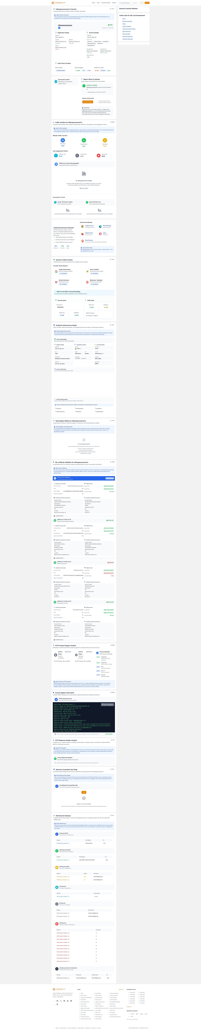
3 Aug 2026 (132, 996)
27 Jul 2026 (142, 1003)
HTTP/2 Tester (84, 1006)
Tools (98, 2)
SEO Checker (98, 993)
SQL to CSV (112, 1010)
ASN (56, 351)
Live (109, 70)
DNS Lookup (83, 1014)
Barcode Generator (85, 1016)
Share (113, 8)
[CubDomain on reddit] (57, 1004)
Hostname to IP (98, 1014)
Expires (56, 45)
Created (57, 39)
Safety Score (62, 312)
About (57, 1028)
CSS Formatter (98, 999)
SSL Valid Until (103, 49)
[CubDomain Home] (58, 2)
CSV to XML (112, 1004)
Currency (96, 351)
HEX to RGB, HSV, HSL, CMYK (101, 1008)
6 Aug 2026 (142, 992)
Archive (103, 70)
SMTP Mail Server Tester (86, 1019)
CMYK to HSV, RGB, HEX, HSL (87, 1010)
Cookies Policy (81, 1028)
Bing (84, 70)
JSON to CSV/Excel (99, 1006)
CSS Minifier (83, 999)
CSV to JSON (98, 1004)
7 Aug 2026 (132, 992)
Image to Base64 (126, 26)
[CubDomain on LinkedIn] (71, 1000)
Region (76, 351)
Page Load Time (90, 55)
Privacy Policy (63, 1028)
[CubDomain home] (59, 989)
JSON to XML (113, 1006)
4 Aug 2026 (142, 994)
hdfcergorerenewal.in (65, 25)
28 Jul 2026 (132, 1003)
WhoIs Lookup (98, 995)
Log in (142, 2)
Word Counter (84, 995)
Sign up (147, 2)
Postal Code (97, 362)
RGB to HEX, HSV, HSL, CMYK (116, 1008)
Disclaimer (87, 1028)
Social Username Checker (128, 29)
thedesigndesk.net (90, 45)
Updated (71, 39)
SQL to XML (97, 1012)
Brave (132, 1016)
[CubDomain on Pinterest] (67, 1000)
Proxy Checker (98, 1016)
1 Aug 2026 (132, 998)
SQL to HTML (98, 1010)
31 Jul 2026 (142, 998)
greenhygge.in (105, 41)
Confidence (76, 312)
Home (93, 2)
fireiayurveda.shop (97, 41)
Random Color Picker (85, 1008)
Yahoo (89, 70)
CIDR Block (57, 362)
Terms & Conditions (72, 1028)
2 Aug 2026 (142, 996)
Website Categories (90, 313)
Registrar (57, 35)
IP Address (89, 35)
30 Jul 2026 (132, 1001)
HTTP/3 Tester (98, 1019)
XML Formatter (126, 34)
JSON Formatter (113, 999)
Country (76, 346)
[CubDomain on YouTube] (64, 1000)
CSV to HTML (83, 1004)
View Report (64, 273)
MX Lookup (112, 1012)
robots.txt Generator (100, 1002)
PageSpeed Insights (61, 70)
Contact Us (93, 1028)
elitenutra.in (89, 41)
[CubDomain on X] (60, 1000)
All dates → (129, 1006)
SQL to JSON (83, 1012)
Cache (97, 70)
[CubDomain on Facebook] (57, 1000)
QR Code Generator (127, 36)
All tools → (121, 989)
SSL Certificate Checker (115, 1002)
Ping (84, 792)
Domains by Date (105, 2)
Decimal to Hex (113, 1014)
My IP (123, 19)
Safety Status (59, 305)
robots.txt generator (127, 39)
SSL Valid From (90, 49)
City (85, 351)
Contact (114, 2)
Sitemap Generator (127, 21)
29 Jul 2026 (142, 1001)
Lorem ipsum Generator (115, 1016)
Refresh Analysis (88, 102)
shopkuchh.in (100, 43)
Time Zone (97, 346)
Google (78, 70)
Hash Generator (126, 31)
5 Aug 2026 (132, 994)
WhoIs (124, 24)
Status (99, 1028)
